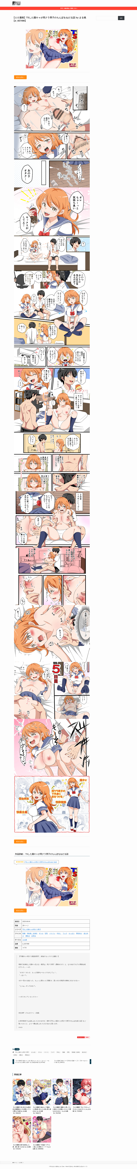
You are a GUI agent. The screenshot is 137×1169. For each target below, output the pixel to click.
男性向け (79, 933)
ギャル (41, 933)
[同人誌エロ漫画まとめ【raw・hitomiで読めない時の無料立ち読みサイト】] (17, 3)
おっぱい (72, 933)
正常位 (33, 936)
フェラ (65, 933)
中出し (59, 933)
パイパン (52, 933)
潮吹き (27, 936)
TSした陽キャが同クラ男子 (31, 929)
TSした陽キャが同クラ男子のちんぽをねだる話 (41, 862)
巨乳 (46, 933)
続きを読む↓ (20, 77)
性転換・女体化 (32, 933)
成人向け (84, 1052)
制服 (23, 933)
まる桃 (24, 940)
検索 (121, 18)
